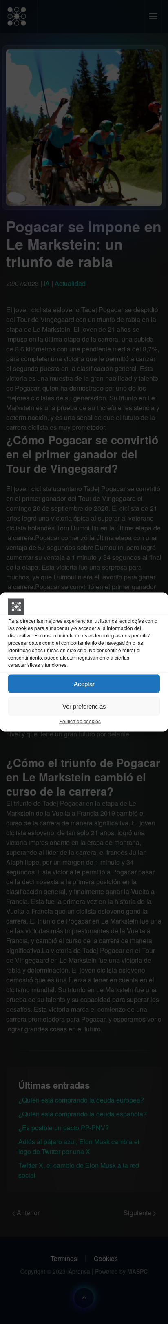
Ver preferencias (84, 705)
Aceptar (84, 683)
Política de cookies (80, 721)
